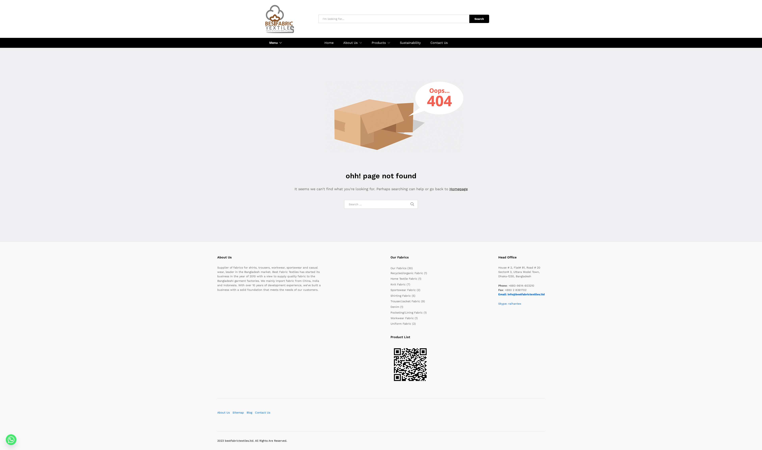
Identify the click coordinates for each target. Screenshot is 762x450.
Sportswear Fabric (403, 290)
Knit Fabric (398, 284)
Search (479, 18)
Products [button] (379, 42)
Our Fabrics (398, 268)
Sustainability (410, 42)
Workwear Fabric (402, 318)
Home (329, 42)
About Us (223, 412)
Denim (395, 306)
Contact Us (439, 42)
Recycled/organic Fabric (407, 273)
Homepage (458, 189)
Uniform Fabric (401, 323)
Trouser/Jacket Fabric (405, 301)
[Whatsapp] (11, 439)
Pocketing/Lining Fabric (407, 312)
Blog (249, 412)
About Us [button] (350, 42)
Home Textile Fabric (404, 278)
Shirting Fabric (401, 295)
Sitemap (238, 412)
